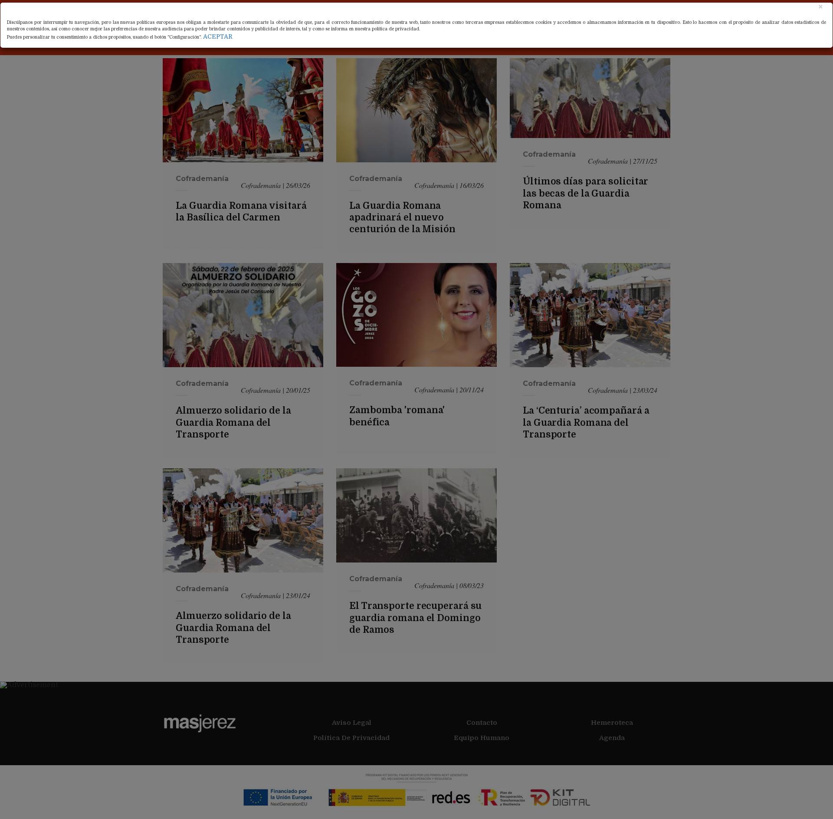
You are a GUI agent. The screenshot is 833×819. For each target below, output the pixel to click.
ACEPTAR (218, 36)
